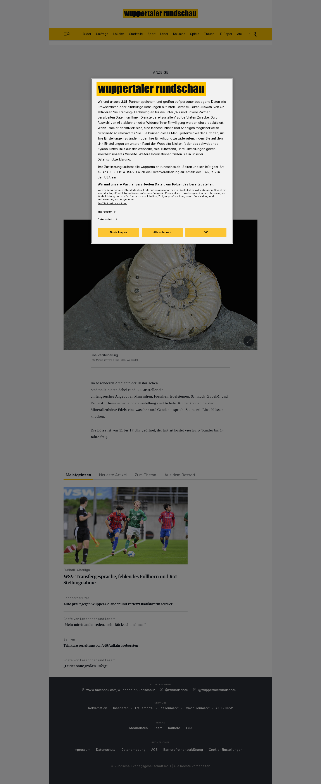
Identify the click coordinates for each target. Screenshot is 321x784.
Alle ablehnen (162, 232)
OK (206, 232)
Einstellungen (118, 232)
